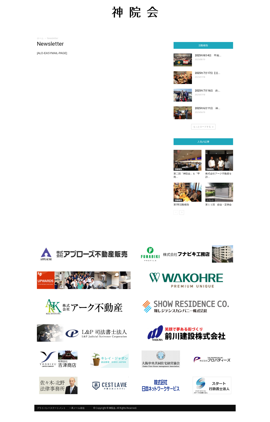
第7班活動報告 (181, 204)
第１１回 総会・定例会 (218, 204)
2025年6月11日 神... (207, 108)
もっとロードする (202, 126)
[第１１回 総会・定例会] (219, 192)
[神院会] (135, 12)
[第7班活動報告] (187, 192)
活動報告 (178, 169)
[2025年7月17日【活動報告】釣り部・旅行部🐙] (183, 77)
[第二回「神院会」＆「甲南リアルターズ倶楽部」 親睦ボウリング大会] (187, 160)
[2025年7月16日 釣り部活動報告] (183, 95)
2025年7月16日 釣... (207, 90)
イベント (210, 200)
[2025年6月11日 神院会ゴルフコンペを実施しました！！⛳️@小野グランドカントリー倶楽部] (183, 112)
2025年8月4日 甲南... (208, 55)
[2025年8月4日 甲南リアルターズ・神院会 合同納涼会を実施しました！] (183, 60)
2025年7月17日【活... (207, 73)
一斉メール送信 (76, 408)
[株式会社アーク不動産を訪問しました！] (219, 160)
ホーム (40, 38)
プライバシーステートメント (51, 408)
